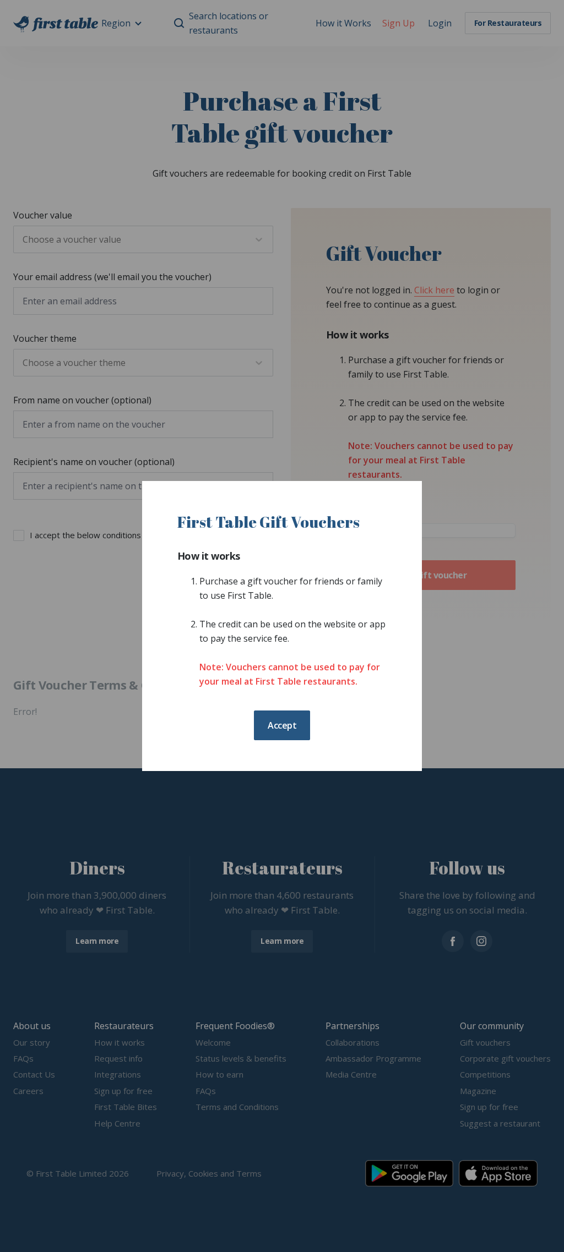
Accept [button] (282, 725)
